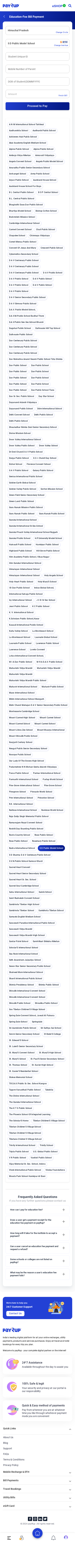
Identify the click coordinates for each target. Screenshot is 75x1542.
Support (7, 1448)
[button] (37, 1210)
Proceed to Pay (37, 106)
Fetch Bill (63, 95)
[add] (37, 1533)
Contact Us (15, 1313)
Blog (5, 1442)
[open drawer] (9, 1538)
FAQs (6, 1454)
